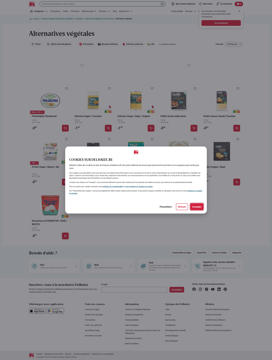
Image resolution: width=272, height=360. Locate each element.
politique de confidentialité (113, 187)
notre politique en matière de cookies (139, 187)
